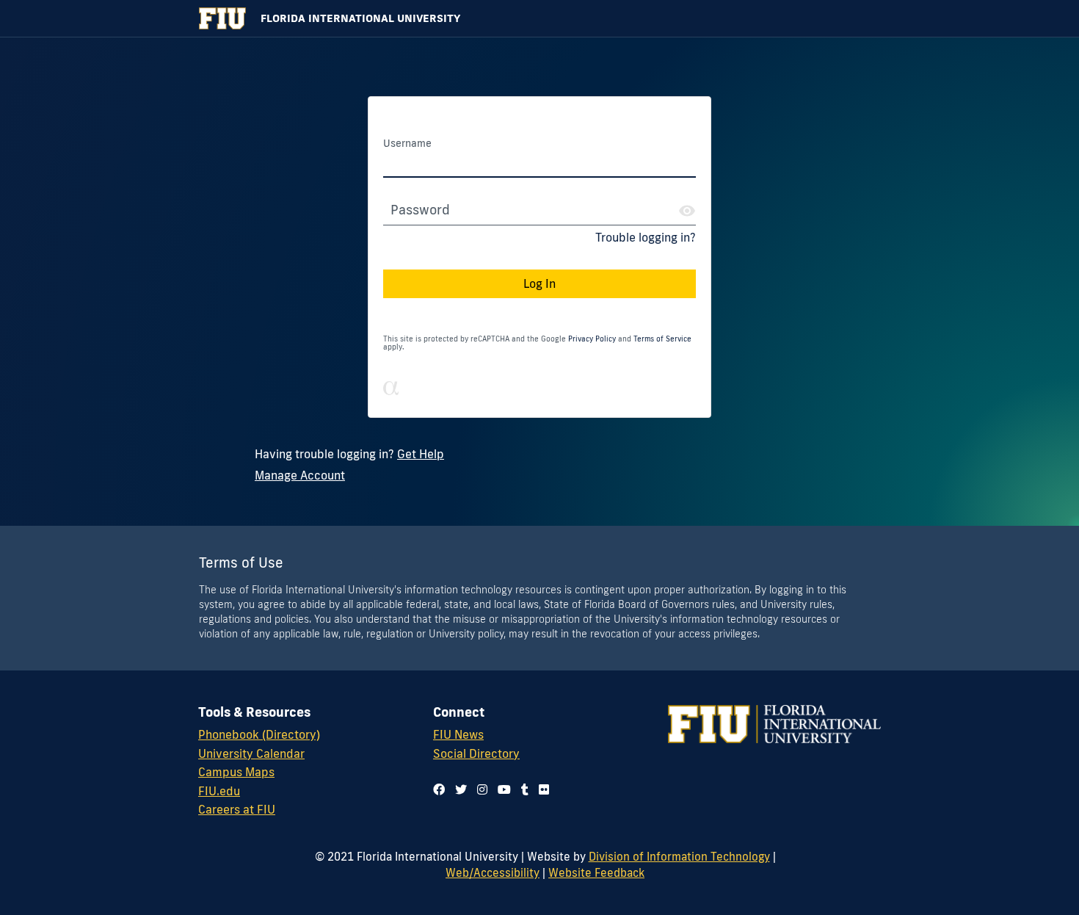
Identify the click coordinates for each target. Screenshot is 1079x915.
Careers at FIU (236, 809)
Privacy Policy (592, 339)
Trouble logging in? (645, 237)
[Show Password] (687, 211)
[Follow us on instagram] (482, 789)
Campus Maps (236, 771)
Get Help (420, 453)
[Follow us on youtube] (504, 789)
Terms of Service (662, 339)
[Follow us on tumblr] (524, 789)
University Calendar (251, 753)
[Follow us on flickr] (544, 789)
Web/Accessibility (493, 872)
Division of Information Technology (679, 856)
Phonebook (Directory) (259, 734)
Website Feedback (596, 872)
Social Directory (476, 753)
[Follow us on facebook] (439, 789)
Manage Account (300, 475)
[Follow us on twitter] (461, 789)
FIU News (458, 734)
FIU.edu (219, 791)
